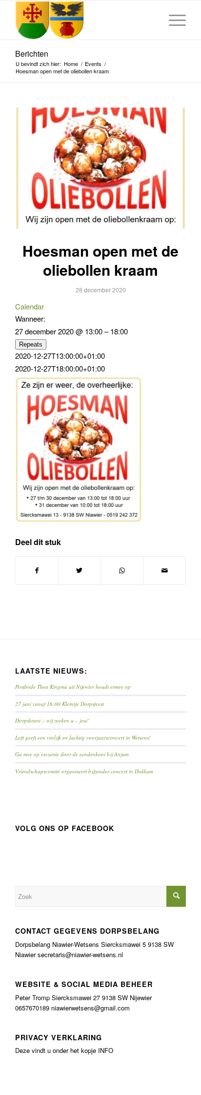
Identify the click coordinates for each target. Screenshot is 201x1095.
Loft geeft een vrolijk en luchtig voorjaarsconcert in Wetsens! (83, 737)
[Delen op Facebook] (37, 570)
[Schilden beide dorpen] (83, 20)
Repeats (30, 344)
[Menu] (172, 20)
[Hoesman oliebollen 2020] (100, 168)
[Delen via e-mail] (164, 570)
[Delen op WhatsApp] (122, 570)
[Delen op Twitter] (79, 570)
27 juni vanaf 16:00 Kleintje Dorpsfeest (59, 703)
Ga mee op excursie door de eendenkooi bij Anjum (72, 754)
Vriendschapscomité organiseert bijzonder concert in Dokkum (84, 771)
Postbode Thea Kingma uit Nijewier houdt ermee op (73, 686)
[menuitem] (172, 20)
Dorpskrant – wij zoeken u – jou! (52, 720)
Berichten (31, 53)
